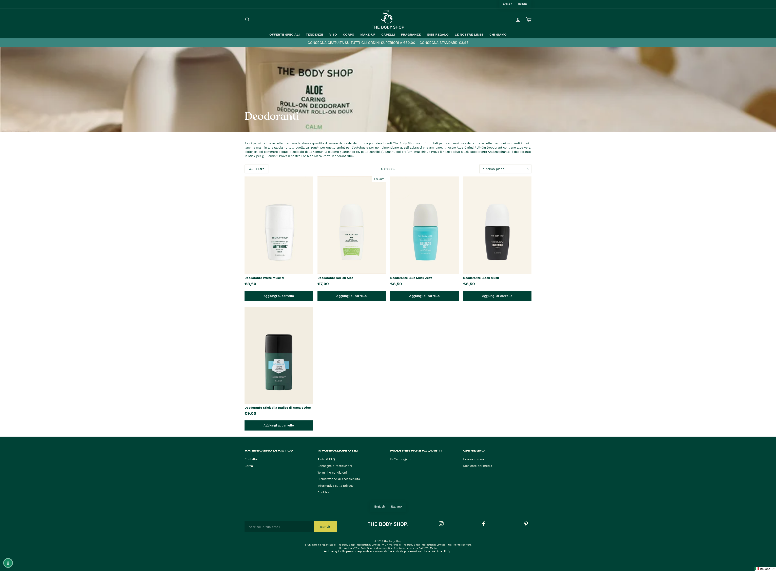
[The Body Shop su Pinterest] (526, 523)
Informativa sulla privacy (335, 486)
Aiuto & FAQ (326, 459)
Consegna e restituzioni (334, 466)
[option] (388, 42)
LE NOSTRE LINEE (469, 35)
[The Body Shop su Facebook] (483, 523)
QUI (450, 551)
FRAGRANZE (411, 35)
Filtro (260, 169)
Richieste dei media (477, 466)
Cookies (323, 492)
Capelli (388, 35)
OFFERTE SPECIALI (284, 35)
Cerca (249, 466)
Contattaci (252, 459)
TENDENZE (314, 35)
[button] (765, 569)
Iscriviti (325, 527)
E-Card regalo (400, 459)
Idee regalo (438, 35)
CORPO (348, 35)
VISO (333, 35)
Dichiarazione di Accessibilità (338, 479)
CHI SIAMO (498, 35)
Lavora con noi (474, 459)
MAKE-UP (367, 35)
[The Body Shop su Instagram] (441, 523)
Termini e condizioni (332, 472)
